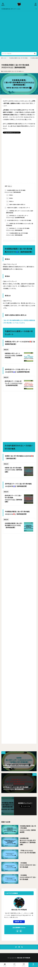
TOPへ (33, 965)
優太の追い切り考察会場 (23, 958)
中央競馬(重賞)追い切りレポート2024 (10, 9)
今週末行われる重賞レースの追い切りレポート (17, 207)
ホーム (4, 965)
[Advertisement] (19, 32)
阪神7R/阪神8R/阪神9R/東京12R (16, 204)
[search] (35, 53)
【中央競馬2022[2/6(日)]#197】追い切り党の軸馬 (28, 877)
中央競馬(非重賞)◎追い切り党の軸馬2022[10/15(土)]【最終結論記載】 (15, 191)
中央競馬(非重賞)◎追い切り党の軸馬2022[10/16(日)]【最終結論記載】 (17, 234)
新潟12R (10, 201)
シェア (14, 965)
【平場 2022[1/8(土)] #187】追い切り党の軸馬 (28, 851)
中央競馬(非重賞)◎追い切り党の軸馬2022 (13, 71)
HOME (4, 58)
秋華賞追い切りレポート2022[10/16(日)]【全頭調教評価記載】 (19, 211)
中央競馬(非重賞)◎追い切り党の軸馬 (18, 58)
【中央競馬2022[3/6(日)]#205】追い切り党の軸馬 (28, 865)
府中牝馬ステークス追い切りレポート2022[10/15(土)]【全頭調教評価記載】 (17, 216)
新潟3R (10, 195)
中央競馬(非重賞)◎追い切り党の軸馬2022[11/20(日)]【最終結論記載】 (28, 829)
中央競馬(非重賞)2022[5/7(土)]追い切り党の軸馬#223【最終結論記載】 (28, 841)
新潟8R (10, 198)
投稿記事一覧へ (18, 921)
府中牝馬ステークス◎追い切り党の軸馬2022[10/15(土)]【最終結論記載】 (17, 229)
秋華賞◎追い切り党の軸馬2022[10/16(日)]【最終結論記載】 (19, 224)
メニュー (24, 965)
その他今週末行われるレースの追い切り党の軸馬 (18, 220)
